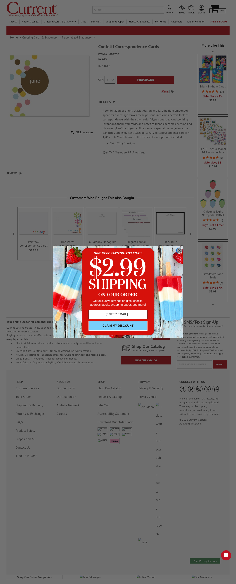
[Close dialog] (179, 250)
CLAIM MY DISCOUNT (118, 325)
